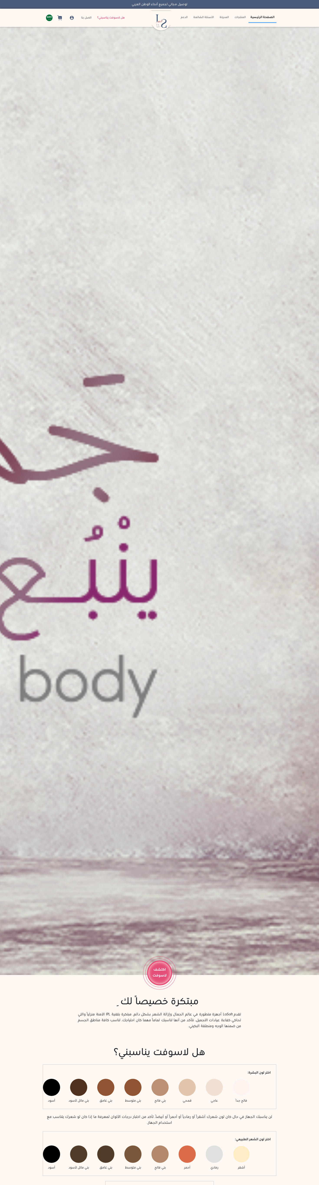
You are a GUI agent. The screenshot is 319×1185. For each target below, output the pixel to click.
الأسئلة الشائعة (203, 17)
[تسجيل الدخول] (72, 18)
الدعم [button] (184, 17)
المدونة (224, 17)
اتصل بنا (86, 17)
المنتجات (240, 17)
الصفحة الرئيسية (262, 17)
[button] (48, 17)
